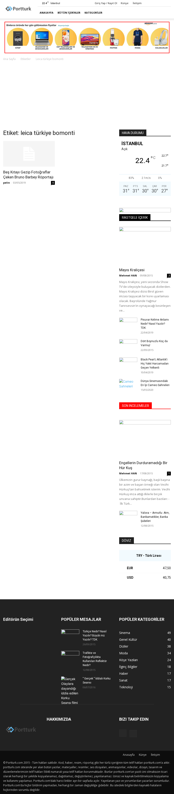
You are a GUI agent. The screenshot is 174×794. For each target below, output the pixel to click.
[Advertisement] (87, 95)
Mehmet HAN (128, 275)
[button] (165, 12)
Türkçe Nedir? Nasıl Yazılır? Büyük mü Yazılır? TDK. (94, 635)
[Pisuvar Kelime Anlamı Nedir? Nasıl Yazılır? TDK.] (128, 324)
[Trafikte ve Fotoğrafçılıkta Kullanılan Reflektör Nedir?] (70, 657)
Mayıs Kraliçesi (132, 270)
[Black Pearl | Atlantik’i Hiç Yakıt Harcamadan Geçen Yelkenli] (128, 363)
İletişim (137, 3)
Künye (124, 3)
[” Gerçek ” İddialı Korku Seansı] (70, 690)
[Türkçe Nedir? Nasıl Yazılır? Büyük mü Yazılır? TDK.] (70, 635)
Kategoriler (93, 12)
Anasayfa (46, 12)
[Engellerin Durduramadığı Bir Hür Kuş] (145, 438)
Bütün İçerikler (69, 12)
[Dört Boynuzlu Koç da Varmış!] (128, 345)
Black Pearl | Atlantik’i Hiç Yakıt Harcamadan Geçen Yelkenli (155, 363)
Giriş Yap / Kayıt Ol (106, 3)
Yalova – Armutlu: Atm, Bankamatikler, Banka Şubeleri (155, 517)
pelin (6, 182)
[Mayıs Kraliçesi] (145, 245)
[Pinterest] (167, 3)
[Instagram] (160, 3)
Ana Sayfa (9, 59)
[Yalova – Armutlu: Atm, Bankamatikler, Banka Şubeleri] (128, 517)
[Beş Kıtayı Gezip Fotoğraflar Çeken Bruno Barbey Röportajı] (29, 154)
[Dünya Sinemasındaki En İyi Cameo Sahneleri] (128, 385)
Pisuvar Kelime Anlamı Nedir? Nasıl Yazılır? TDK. (155, 323)
